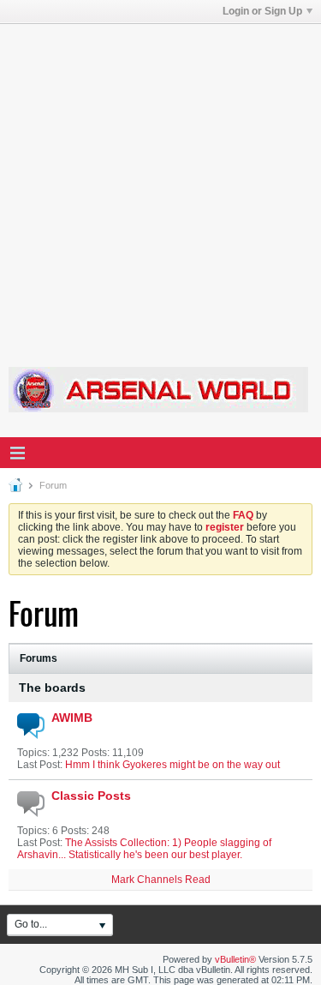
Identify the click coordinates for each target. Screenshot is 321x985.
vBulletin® (235, 959)
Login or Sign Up (262, 11)
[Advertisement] (160, 184)
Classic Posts (91, 795)
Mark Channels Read (161, 880)
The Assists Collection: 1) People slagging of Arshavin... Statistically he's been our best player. (144, 849)
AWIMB (71, 717)
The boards (52, 687)
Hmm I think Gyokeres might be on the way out (172, 765)
